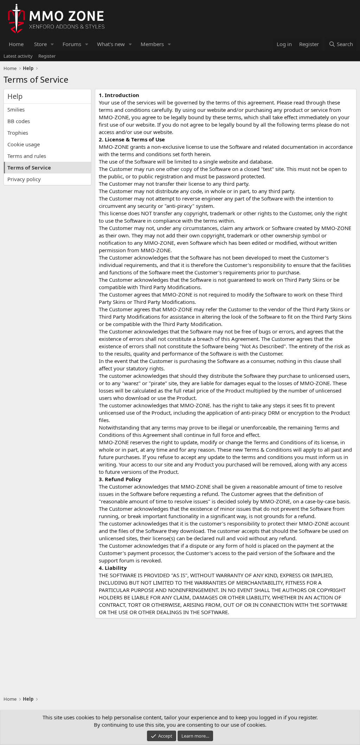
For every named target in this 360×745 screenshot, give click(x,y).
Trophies (17, 132)
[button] (52, 44)
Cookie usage (23, 144)
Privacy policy (24, 179)
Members (152, 43)
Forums (72, 43)
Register (47, 56)
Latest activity (18, 56)
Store (40, 43)
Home (16, 43)
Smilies (16, 109)
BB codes (18, 121)
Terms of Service (29, 167)
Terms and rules (26, 155)
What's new (111, 43)
